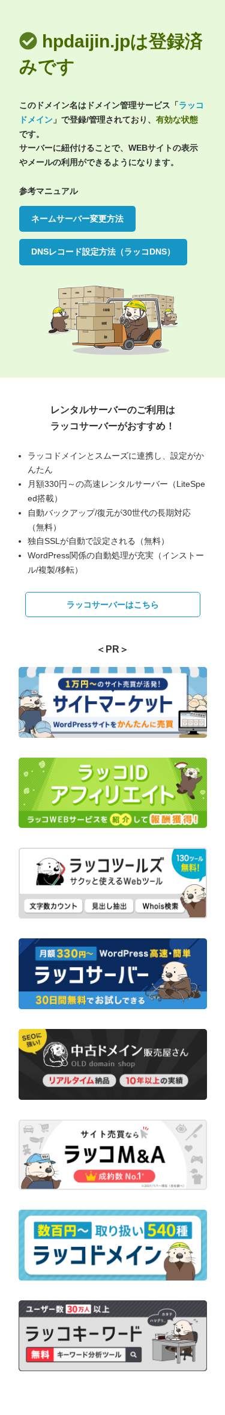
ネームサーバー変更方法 (77, 218)
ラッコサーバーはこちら (113, 604)
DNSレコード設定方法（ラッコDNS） (103, 251)
